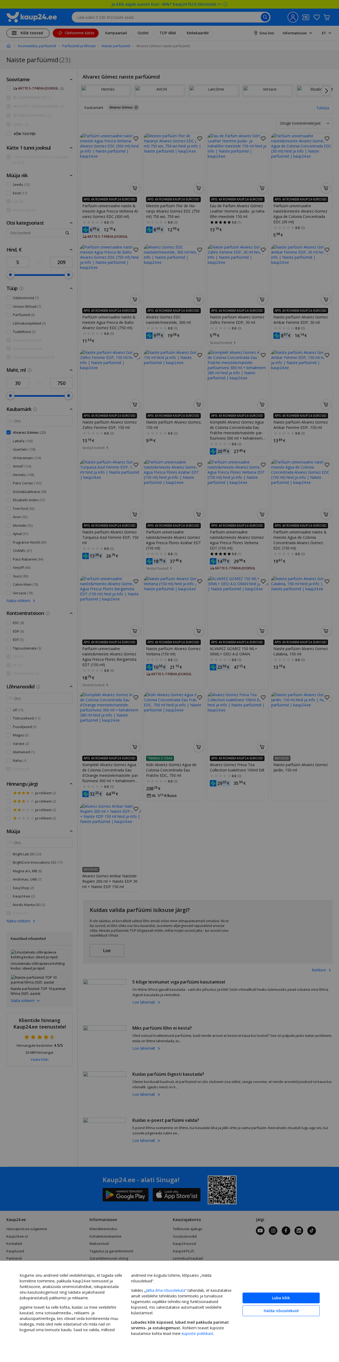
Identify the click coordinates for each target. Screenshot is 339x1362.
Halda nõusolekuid (281, 1310)
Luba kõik (281, 1297)
